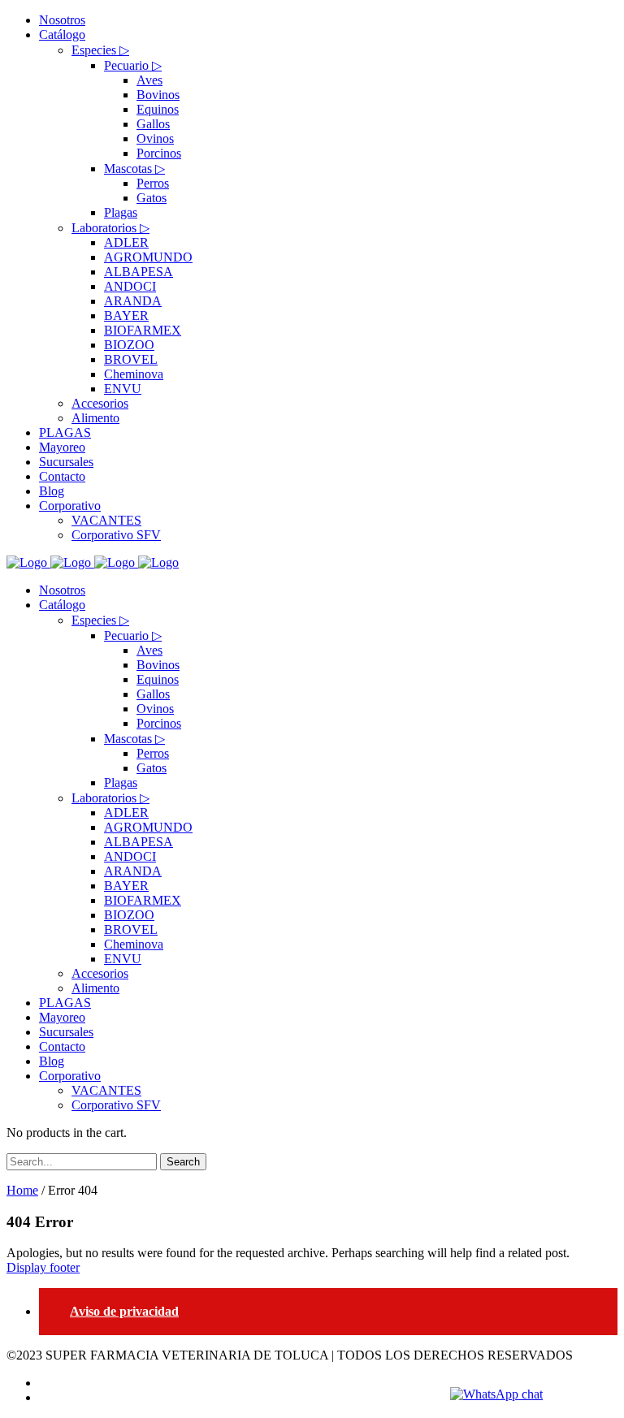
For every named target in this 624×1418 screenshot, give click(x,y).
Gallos (153, 694)
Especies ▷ (100, 620)
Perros (152, 753)
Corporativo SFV (116, 1105)
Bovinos (158, 665)
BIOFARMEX (142, 900)
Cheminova (133, 944)
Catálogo (62, 605)
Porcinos (158, 723)
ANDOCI (130, 856)
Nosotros (62, 590)
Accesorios (100, 973)
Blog (51, 1061)
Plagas (120, 782)
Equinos (157, 679)
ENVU (122, 959)
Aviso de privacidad (124, 1311)
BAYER (126, 886)
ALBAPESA (138, 842)
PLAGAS (65, 1002)
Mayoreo (62, 1017)
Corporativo (70, 1076)
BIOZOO (129, 915)
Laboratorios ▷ (111, 798)
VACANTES (106, 1090)
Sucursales (66, 1032)
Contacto (62, 1046)
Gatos (151, 768)
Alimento (95, 988)
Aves (149, 650)
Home (22, 1190)
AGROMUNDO (148, 827)
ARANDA (133, 871)
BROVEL (131, 929)
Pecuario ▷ (133, 635)
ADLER (126, 812)
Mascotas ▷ (134, 739)
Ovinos (155, 708)
